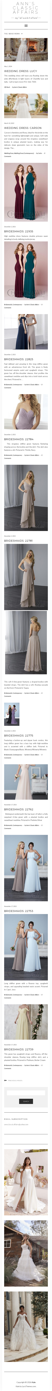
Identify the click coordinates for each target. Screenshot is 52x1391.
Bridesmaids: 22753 (18, 911)
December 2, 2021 (10, 227)
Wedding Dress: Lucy (20, 71)
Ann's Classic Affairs (26, 8)
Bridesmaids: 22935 (18, 231)
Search (26, 1101)
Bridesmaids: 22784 (19, 439)
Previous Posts (15, 1080)
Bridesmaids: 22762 (18, 809)
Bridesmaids (8, 304)
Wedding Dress (8, 153)
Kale (33, 1382)
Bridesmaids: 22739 (18, 1049)
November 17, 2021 (10, 805)
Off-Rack (7, 87)
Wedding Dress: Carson (23, 128)
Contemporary (17, 304)
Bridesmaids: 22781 (18, 540)
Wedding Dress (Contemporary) (24, 153)
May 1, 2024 (8, 66)
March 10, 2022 (9, 123)
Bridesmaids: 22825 (18, 359)
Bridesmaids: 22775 (18, 735)
